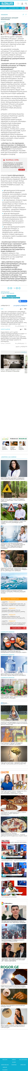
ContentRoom (21, 352)
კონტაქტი (23, 1064)
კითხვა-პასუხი (14, 1061)
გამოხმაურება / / (22, 326)
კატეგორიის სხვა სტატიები (8, 457)
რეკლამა (14, 1064)
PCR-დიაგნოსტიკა (11, 296)
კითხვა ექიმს (15, 8)
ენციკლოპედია (23, 1059)
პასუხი (21, 169)
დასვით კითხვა (16, 628)
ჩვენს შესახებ (5, 1064)
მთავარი (4, 1059)
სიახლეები (3, 8)
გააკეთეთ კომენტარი (20, 305)
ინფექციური (4, 14)
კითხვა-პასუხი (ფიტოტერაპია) (10, 599)
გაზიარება (24, 301)
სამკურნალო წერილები (7, 632)
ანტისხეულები (16, 297)
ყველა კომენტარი (21, 346)
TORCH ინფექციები (7, 297)
